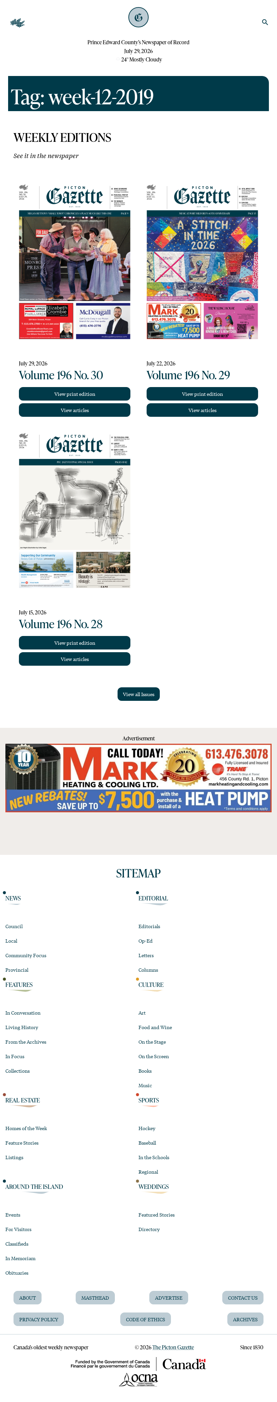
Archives (245, 1319)
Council (14, 926)
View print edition (74, 393)
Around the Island (34, 1186)
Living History (21, 1027)
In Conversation (23, 1012)
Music (145, 1085)
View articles (75, 410)
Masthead (95, 1297)
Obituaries (16, 1272)
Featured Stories (156, 1214)
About (27, 1297)
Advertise (168, 1297)
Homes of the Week (26, 1128)
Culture (150, 984)
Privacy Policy (38, 1319)
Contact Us (243, 1297)
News (13, 898)
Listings (14, 1157)
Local (11, 940)
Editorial (153, 898)
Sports (148, 1100)
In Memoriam (20, 1258)
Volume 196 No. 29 (188, 374)
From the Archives (25, 1041)
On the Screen (153, 1056)
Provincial (16, 969)
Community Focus (25, 955)
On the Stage (152, 1041)
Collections (17, 1070)
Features (19, 984)
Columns (148, 969)
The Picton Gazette (173, 1347)
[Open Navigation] (17, 23)
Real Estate (22, 1100)
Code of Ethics (145, 1319)
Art (142, 1012)
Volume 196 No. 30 (61, 374)
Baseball (147, 1142)
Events (12, 1214)
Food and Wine (155, 1027)
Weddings (153, 1186)
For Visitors (18, 1229)
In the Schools (153, 1157)
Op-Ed (145, 940)
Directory (149, 1229)
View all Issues (138, 694)
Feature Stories (22, 1142)
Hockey (146, 1128)
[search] (265, 22)
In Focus (14, 1056)
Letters (146, 955)
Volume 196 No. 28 (61, 623)
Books (145, 1070)
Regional (148, 1171)
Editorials (149, 926)
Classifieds (16, 1243)
